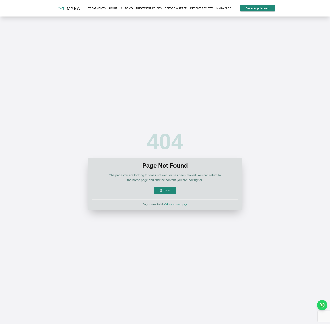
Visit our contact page (176, 204)
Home (167, 190)
